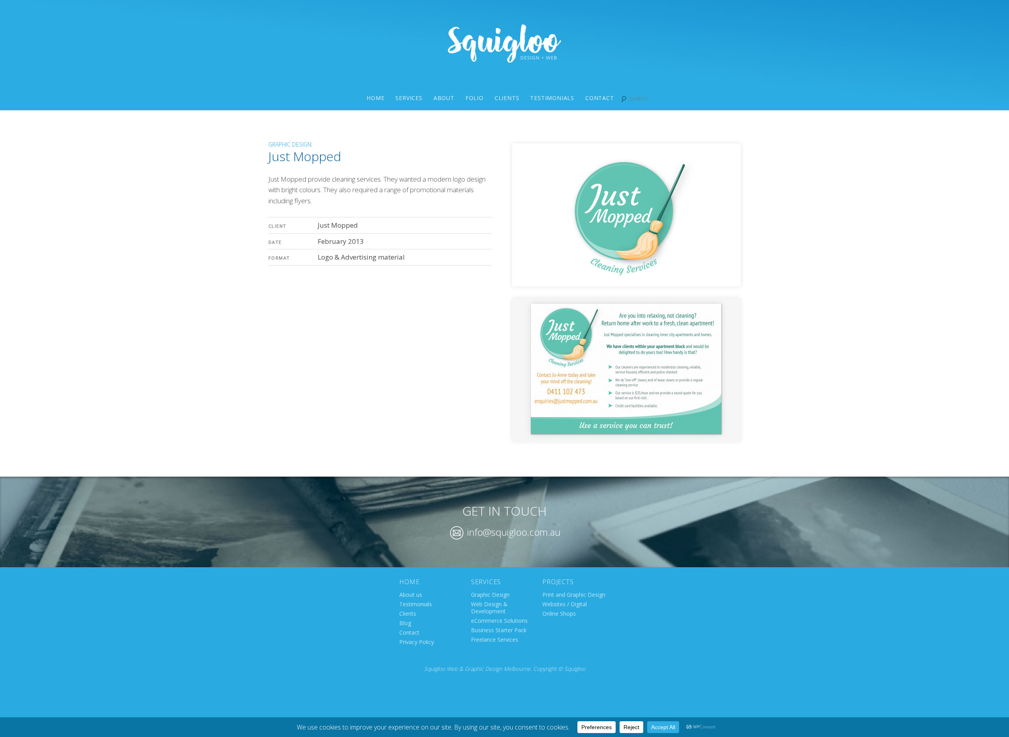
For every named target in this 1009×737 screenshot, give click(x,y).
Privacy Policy (416, 642)
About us (410, 594)
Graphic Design (490, 594)
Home (375, 98)
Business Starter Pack (499, 630)
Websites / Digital (564, 604)
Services (408, 98)
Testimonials (552, 98)
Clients (507, 98)
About (444, 98)
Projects (557, 581)
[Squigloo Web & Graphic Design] (504, 60)
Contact (599, 98)
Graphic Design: (290, 144)
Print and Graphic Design (573, 594)
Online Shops (559, 613)
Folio (474, 98)
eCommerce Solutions (499, 620)
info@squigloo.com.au (512, 531)
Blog (405, 623)
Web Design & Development (489, 607)
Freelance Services (494, 639)
